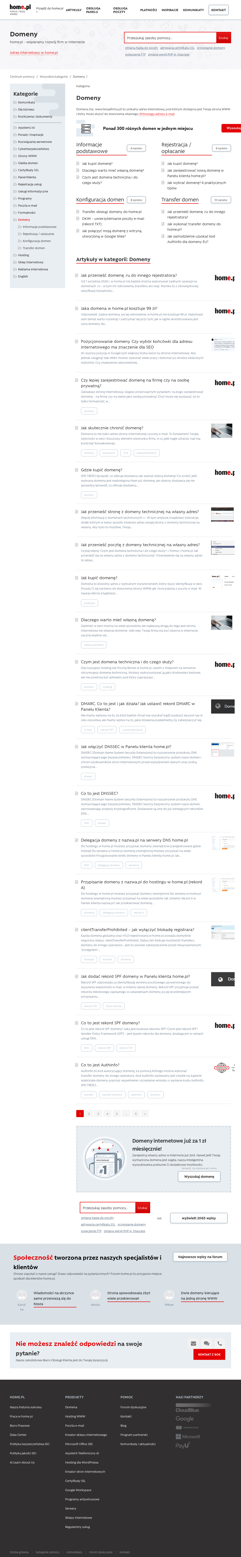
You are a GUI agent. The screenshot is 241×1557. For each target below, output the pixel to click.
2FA (126, 453)
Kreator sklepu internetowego (86, 1435)
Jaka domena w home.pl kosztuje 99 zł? (119, 308)
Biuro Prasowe (20, 1425)
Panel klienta (113, 1006)
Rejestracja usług (30, 184)
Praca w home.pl (21, 1416)
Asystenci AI (26, 127)
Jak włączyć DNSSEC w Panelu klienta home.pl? (126, 746)
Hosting (23, 255)
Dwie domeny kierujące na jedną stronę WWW (200, 1295)
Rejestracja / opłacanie (176, 147)
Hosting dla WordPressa (81, 1462)
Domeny (24, 219)
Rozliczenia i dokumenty (35, 116)
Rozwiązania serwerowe (35, 142)
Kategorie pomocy (48, 1552)
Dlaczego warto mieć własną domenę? (113, 170)
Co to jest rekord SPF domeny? (110, 1022)
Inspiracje (170, 10)
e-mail (88, 730)
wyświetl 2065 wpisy (199, 1218)
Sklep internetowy (31, 262)
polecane (89, 603)
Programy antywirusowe (82, 1499)
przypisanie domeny (211, 48)
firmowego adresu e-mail (157, 114)
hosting (107, 687)
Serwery (70, 1508)
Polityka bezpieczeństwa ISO (29, 1444)
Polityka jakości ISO (23, 1453)
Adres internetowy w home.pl (34, 52)
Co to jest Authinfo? (100, 1064)
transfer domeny (112, 1094)
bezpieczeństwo (147, 453)
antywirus (109, 453)
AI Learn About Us (22, 1462)
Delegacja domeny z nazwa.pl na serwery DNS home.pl (134, 839)
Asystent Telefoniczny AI (82, 1453)
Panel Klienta (27, 177)
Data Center (18, 1435)
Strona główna (19, 1552)
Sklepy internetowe (78, 1517)
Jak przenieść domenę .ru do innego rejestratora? (129, 275)
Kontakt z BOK (209, 1354)
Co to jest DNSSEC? (99, 793)
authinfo (136, 1094)
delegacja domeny (109, 865)
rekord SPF (104, 1048)
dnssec (88, 776)
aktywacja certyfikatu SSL (177, 48)
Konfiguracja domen (100, 199)
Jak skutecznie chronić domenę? (112, 427)
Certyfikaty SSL (28, 170)
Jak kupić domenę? (97, 163)
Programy (25, 198)
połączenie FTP (135, 54)
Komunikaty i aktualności (138, 1444)
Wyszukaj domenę (199, 1176)
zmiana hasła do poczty (141, 48)
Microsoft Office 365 (79, 1444)
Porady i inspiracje (30, 134)
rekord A (139, 912)
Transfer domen (180, 199)
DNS (86, 823)
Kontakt (218, 10)
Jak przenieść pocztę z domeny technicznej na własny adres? (140, 544)
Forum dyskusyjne (133, 1407)
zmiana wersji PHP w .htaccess (168, 54)
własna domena (93, 645)
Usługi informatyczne (33, 191)
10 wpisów (221, 200)
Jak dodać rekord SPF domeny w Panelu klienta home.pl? (135, 976)
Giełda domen (28, 163)
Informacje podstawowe (92, 147)
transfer (107, 959)
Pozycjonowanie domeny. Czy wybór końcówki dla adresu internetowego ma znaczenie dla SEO (136, 343)
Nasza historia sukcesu (26, 1407)
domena (134, 865)
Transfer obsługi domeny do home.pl (112, 211)
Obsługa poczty (120, 9)
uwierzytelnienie (132, 730)
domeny (89, 411)
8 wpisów (136, 148)
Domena (71, 1407)
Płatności (148, 10)
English (23, 276)
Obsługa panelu (93, 9)
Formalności (26, 212)
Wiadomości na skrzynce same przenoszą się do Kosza (54, 1298)
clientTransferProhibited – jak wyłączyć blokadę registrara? (137, 929)
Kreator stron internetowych (85, 1471)
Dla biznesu (26, 109)
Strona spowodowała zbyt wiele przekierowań (128, 1295)
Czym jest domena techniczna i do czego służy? (127, 661)
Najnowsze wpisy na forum (200, 1256)
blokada (89, 959)
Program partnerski (134, 1435)
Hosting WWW (75, 1416)
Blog (123, 1425)
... (126, 1113)
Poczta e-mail (27, 205)
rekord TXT (107, 730)
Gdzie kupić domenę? (101, 469)
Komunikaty (193, 10)
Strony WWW (27, 156)
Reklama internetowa (33, 269)
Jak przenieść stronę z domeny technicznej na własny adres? (140, 511)
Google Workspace (78, 1490)
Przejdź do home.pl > (49, 10)
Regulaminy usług (77, 1527)
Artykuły (73, 10)
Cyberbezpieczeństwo (33, 149)
